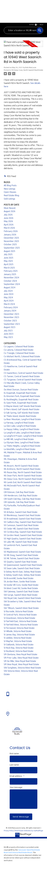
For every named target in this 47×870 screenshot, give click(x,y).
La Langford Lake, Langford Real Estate (22, 432)
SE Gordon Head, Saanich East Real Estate (23, 535)
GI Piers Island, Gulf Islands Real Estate (21, 409)
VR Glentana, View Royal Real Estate (20, 654)
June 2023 (8, 334)
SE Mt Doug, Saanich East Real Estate (21, 555)
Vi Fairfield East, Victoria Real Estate (20, 621)
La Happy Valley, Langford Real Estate (21, 429)
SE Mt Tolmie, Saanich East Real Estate (21, 558)
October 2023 (10, 320)
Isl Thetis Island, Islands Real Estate (20, 416)
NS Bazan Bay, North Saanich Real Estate (23, 472)
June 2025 (8, 258)
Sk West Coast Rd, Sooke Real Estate (21, 588)
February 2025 (11, 271)
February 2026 (11, 231)
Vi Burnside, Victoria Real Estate (18, 611)
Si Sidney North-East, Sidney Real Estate (22, 572)
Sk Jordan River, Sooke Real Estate (20, 581)
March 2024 (9, 304)
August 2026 (9, 211)
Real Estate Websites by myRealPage (29, 830)
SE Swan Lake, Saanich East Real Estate (22, 568)
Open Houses (10, 192)
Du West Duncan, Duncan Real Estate (21, 389)
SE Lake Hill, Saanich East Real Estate (21, 542)
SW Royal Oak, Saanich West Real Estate (22, 598)
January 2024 (10, 310)
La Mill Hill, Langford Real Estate (19, 439)
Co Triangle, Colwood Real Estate (19, 353)
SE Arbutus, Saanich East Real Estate (20, 512)
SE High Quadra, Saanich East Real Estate (23, 538)
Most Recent (10, 208)
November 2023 (11, 317)
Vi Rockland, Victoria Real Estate (18, 651)
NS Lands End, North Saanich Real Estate (22, 482)
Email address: (16, 776)
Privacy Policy (9, 830)
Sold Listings (9, 199)
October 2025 (10, 244)
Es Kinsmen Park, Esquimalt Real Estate (22, 396)
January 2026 (10, 234)
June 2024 (8, 294)
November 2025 (11, 241)
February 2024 (11, 307)
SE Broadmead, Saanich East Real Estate (22, 518)
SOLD (41, 24)
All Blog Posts (10, 185)
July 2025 (8, 254)
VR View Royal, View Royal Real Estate (21, 664)
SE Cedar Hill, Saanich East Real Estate (21, 528)
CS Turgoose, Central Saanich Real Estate (23, 379)
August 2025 (9, 251)
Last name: (14, 765)
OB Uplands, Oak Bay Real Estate (19, 502)
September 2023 (12, 324)
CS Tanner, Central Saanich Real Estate (22, 376)
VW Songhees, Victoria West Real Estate (22, 668)
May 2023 (8, 337)
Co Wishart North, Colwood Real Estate (22, 356)
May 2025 (8, 261)
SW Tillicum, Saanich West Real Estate (21, 608)
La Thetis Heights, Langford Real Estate (22, 446)
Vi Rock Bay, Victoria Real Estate (18, 648)
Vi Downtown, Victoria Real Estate (19, 618)
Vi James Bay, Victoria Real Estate (19, 634)
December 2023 (11, 314)
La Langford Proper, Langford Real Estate (23, 436)
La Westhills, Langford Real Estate (19, 449)
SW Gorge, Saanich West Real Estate (20, 595)
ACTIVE (31, 24)
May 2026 (8, 221)
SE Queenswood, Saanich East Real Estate (23, 565)
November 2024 (11, 277)
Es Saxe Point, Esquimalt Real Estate (20, 403)
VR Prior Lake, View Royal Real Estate (21, 658)
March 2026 (9, 228)
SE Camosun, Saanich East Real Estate (21, 525)
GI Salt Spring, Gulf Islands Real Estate (21, 413)
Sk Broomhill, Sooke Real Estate (18, 578)
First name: (14, 753)
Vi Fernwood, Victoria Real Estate (19, 628)
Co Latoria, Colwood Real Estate (18, 350)
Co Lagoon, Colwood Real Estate (19, 346)
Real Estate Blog (11, 195)
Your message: (16, 787)
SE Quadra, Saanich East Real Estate (20, 562)
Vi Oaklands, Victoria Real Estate (18, 644)
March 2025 (9, 267)
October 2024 (10, 281)
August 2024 (9, 287)
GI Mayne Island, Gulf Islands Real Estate (22, 406)
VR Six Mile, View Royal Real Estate (20, 661)
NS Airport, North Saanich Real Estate (21, 466)
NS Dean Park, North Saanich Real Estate (23, 475)
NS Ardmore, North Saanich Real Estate (22, 469)
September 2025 (12, 248)
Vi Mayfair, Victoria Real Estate (18, 641)
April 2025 (8, 264)
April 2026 (8, 224)
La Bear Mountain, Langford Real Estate (22, 419)
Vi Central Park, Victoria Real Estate (20, 614)
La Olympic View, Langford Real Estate (22, 442)
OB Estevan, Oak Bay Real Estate (19, 492)
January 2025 (10, 274)
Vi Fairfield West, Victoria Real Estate (21, 624)
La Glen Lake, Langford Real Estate (20, 426)
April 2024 (8, 300)
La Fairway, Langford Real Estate (19, 422)
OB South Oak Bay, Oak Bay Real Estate (22, 499)
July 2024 (8, 291)
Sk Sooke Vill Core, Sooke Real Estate (21, 585)
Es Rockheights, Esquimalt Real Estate (21, 399)
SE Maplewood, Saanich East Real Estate (22, 552)
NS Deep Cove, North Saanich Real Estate (27, 70)
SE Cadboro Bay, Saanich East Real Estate (23, 522)
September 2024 (12, 284)
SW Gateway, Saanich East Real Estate (21, 591)
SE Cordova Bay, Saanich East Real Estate (23, 532)
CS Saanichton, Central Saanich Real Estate (23, 373)
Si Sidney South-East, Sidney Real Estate (22, 575)
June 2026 (8, 218)
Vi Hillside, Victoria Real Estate (17, 631)
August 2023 (9, 327)
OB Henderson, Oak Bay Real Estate (20, 495)
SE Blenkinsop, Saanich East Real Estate (22, 515)
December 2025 (11, 238)
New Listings (9, 189)
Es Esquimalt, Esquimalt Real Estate (20, 393)
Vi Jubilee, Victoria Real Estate (17, 638)
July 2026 (8, 214)
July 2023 (8, 330)
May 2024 (8, 297)
